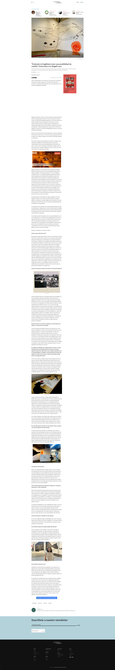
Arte (32, 62)
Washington (65, 11)
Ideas (46, 658)
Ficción (46, 654)
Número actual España (60, 655)
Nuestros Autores (71, 654)
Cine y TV (35, 657)
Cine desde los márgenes (70, 89)
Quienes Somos (71, 653)
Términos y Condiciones (57, 667)
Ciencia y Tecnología (36, 653)
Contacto (70, 655)
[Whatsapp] (36, 77)
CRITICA (35, 656)
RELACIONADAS (43, 614)
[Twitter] (33, 77)
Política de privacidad (63, 667)
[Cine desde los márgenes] (70, 83)
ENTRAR (78, 2)
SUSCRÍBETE (81, 2)
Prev (64, 84)
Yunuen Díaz (39, 609)
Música (34, 659)
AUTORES (69, 614)
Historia (47, 657)
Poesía (46, 653)
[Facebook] (32, 77)
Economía (35, 652)
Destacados (59, 656)
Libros (34, 658)
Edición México (66, 90)
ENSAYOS (47, 656)
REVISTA (59, 653)
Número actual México (60, 654)
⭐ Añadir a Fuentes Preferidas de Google (46, 597)
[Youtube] (72, 657)
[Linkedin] (34, 77)
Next (75, 84)
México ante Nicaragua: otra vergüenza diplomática (38, 13)
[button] (31, 2)
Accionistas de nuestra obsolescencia (51, 13)
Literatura (35, 654)
